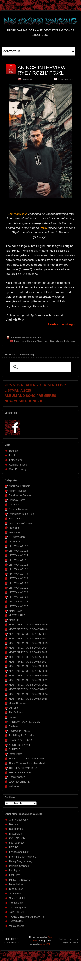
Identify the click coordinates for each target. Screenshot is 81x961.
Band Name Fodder (20, 495)
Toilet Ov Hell (16, 912)
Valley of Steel (17, 926)
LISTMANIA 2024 (18, 601)
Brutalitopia (15, 833)
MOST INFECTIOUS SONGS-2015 (28, 652)
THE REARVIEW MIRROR (23, 768)
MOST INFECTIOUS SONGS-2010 (28, 629)
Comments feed (18, 464)
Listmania (14, 541)
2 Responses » (65, 79)
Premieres (14, 717)
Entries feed (16, 460)
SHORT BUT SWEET (20, 744)
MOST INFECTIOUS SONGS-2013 (28, 643)
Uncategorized (17, 777)
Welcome (14, 786)
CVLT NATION (17, 838)
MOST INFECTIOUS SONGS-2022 (28, 684)
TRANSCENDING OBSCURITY (26, 916)
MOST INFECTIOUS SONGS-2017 (28, 661)
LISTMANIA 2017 (18, 569)
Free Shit (14, 527)
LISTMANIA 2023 (18, 597)
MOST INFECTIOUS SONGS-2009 (28, 624)
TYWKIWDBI (16, 921)
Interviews (28, 79)
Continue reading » (61, 324)
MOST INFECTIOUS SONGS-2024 (28, 694)
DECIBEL (14, 847)
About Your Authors (19, 486)
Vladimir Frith (62, 341)
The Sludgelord (18, 907)
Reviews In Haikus (19, 730)
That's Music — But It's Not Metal (27, 763)
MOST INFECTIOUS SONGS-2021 (28, 680)
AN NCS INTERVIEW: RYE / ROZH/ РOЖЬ (42, 70)
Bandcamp (15, 824)
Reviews (13, 726)
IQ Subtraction (17, 537)
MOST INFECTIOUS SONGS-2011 (28, 634)
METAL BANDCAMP (20, 879)
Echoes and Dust (18, 852)
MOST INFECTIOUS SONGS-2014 (28, 647)
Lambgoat (15, 870)
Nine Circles (16, 889)
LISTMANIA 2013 (18, 550)
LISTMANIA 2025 (18, 606)
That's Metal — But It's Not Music (27, 758)
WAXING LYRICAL (19, 781)
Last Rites (14, 875)
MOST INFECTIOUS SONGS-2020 (28, 675)
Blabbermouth (17, 828)
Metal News (15, 610)
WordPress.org (17, 469)
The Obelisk (16, 903)
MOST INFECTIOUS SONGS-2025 (28, 698)
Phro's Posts (16, 712)
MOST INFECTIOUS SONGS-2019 (28, 671)
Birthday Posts (17, 500)
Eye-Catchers (16, 518)
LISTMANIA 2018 (18, 573)
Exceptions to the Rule (21, 514)
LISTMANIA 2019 (18, 578)
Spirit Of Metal (17, 898)
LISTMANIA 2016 (18, 564)
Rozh (46, 341)
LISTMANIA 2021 (18, 587)
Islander (25, 337)
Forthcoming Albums (20, 523)
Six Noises (15, 893)
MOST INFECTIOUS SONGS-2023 (28, 689)
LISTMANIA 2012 (18, 546)
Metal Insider (16, 884)
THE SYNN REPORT (20, 772)
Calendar (14, 504)
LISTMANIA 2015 (18, 560)
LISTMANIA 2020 (18, 583)
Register (14, 450)
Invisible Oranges (19, 865)
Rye (52, 341)
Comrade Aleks (34, 341)
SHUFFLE (14, 749)
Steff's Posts (15, 754)
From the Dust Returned (22, 856)
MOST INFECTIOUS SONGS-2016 (28, 657)
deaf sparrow (16, 842)
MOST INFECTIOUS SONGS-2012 (28, 638)
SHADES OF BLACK (20, 740)
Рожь (72, 341)
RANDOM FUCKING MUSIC (24, 721)
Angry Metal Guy (18, 819)
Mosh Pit (13, 620)
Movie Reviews (17, 703)
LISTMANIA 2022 (18, 592)
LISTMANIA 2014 (18, 555)
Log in (12, 455)
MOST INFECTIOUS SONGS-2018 (28, 666)
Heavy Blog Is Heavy (21, 861)
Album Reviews (17, 490)
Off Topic (13, 707)
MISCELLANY (17, 615)
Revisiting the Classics (21, 735)
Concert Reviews (18, 509)
